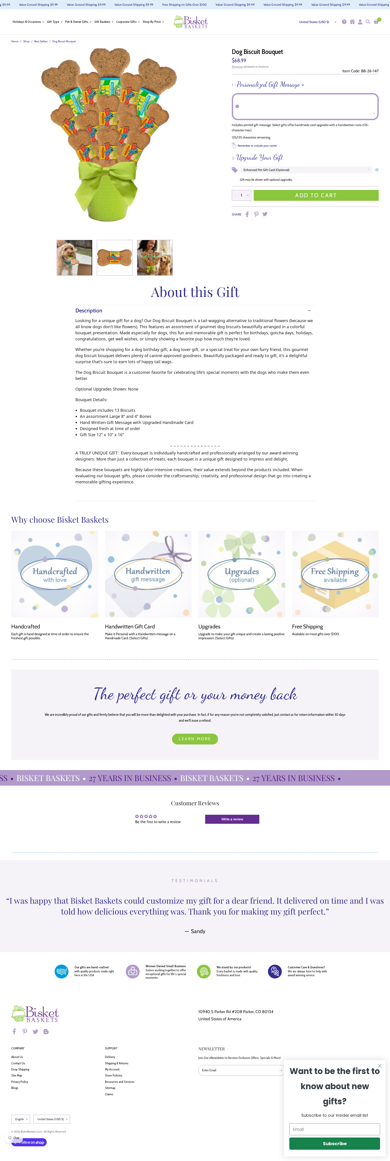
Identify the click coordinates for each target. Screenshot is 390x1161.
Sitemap (110, 1088)
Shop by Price (152, 22)
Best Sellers (41, 41)
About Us (17, 1057)
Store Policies (113, 1075)
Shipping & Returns (116, 1063)
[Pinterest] (27, 1032)
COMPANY (17, 1048)
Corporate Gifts (126, 22)
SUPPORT (111, 1048)
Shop (26, 41)
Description (88, 310)
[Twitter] (37, 1032)
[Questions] (344, 21)
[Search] (367, 21)
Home (15, 41)
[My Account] (359, 21)
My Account (112, 1069)
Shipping (237, 66)
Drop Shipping (20, 1069)
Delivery (110, 1057)
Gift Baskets (102, 22)
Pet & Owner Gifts (76, 22)
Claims (109, 1094)
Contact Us (18, 1063)
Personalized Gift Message (266, 84)
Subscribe (335, 1143)
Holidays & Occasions (27, 22)
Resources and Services (120, 1082)
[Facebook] (16, 1032)
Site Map (16, 1075)
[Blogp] (48, 1032)
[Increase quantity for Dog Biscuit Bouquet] (247, 195)
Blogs (14, 1088)
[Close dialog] (380, 1066)
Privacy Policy (19, 1082)
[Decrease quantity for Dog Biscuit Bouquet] (235, 195)
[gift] (352, 21)
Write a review (232, 819)
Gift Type (53, 22)
